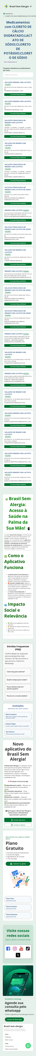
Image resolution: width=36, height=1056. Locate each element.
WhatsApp (8, 1037)
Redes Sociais (9, 1040)
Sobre (6, 1034)
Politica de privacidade (11, 1049)
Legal (6, 1043)
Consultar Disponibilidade (18, 94)
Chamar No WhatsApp (14, 1019)
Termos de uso (9, 1046)
